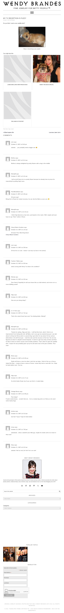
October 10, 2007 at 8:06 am (19, 329)
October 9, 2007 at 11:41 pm (19, 176)
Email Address (7, 573)
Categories (6, 505)
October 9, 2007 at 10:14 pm (19, 160)
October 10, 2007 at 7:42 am (19, 313)
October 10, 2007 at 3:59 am (19, 263)
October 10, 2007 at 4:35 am (19, 279)
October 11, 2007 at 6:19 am (19, 447)
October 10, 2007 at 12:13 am (19, 212)
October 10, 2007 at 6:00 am (19, 297)
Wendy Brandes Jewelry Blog (32, 4)
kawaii (12, 128)
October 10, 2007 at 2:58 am (19, 247)
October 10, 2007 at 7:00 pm (19, 429)
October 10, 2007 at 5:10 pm (19, 413)
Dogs (9, 128)
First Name (6, 577)
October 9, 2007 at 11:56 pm (19, 194)
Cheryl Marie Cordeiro (12, 234)
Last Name (6, 583)
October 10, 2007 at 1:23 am (19, 229)
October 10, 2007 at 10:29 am (19, 358)
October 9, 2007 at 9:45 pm (19, 144)
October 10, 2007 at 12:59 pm (19, 393)
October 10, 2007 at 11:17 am (19, 378)
